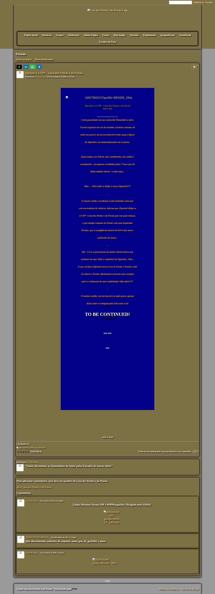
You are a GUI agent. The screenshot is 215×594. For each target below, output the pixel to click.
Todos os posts (24, 59)
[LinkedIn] (26, 67)
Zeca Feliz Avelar (40, 77)
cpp (36, 448)
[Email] (39, 67)
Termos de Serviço (190, 588)
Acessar (209, 2)
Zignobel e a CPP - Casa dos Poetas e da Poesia (54, 73)
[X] (19, 67)
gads (20, 448)
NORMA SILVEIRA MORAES (37, 537)
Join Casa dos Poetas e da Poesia (34, 487)
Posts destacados (44, 59)
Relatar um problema (168, 588)
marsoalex (41, 448)
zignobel (26, 448)
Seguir (196, 451)
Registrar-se (198, 2)
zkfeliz (32, 448)
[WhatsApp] (32, 67)
